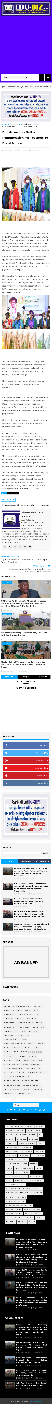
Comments (42, 861)
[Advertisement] (26, 46)
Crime (39, 1023)
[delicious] (43, 1110)
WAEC (30, 1093)
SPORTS (38, 1089)
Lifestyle (9, 1035)
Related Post (8, 576)
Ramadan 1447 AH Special (17, 1077)
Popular (26, 861)
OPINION (20, 1073)
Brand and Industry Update (19, 1015)
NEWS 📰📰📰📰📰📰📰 (31, 1052)
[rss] (31, 1110)
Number (32, 1056)
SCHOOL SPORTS (12, 1085)
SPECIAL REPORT (12, 1089)
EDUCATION (24, 1027)
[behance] (35, 1110)
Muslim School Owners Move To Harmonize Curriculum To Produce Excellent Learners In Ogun (23, 664)
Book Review (32, 1010)
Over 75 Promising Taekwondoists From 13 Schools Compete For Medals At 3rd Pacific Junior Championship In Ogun (31, 1330)
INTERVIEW (9, 1031)
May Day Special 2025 (15, 1039)
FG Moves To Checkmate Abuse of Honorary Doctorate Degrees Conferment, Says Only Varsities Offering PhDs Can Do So (23, 603)
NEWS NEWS (10, 1056)
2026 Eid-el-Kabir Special (17, 1006)
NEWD (37, 1048)
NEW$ (28, 1048)
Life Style (34, 1031)
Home (4, 124)
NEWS (15, 1052)
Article (38, 1006)
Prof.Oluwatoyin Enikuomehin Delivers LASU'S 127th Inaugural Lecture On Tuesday (28, 901)
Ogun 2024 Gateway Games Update (22, 1064)
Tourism (8, 1093)
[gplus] (15, 1110)
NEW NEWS (17, 1048)
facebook (42, 677)
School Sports (30, 1081)
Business (19, 1019)
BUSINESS (31, 1019)
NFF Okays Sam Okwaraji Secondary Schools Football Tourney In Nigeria (31, 1372)
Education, (35, 150)
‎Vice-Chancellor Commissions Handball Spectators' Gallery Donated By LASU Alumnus (31, 1360)
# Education (13, 493)
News (7, 1052)
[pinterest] (19, 1110)
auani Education (13, 1010)
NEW (6, 1048)
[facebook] (7, 1110)
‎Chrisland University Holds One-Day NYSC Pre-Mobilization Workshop (24, 633)
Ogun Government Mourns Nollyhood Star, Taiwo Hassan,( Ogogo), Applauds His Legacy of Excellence (31, 926)
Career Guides (25, 1023)
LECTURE (22, 1031)
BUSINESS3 (9, 1023)
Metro (31, 1044)
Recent (9, 861)
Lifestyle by (23, 1035)
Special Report (31, 1085)
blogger (9, 677)
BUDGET (8, 1019)
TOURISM (20, 1093)
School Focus (11, 1081)
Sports (27, 1089)
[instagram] (39, 1110)
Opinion (8, 1073)
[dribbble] (27, 1110)
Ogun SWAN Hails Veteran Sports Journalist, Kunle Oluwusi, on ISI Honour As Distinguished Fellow (29, 913)
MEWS (41, 1044)
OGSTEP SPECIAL (12, 1060)
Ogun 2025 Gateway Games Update (22, 1068)
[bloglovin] (23, 1110)
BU (38, 1015)
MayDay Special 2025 (14, 1044)
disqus (26, 677)
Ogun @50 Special (32, 1060)
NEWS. (22, 1056)
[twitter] (11, 1110)
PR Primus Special (36, 1073)
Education (14, 124)
